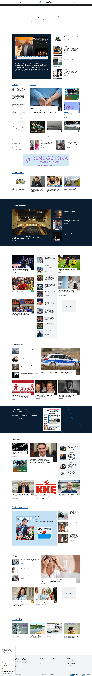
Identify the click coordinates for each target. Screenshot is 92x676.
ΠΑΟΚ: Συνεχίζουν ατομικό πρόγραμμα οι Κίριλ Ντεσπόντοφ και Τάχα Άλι (50, 332)
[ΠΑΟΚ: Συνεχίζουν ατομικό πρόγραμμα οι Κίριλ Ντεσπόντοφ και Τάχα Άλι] (40, 333)
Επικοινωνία (68, 658)
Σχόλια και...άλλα (17, 61)
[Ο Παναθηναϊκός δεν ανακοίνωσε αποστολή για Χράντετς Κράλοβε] (40, 270)
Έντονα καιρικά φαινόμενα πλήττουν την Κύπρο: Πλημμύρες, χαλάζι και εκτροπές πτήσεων (53, 134)
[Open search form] (20, 2)
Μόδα (20, 507)
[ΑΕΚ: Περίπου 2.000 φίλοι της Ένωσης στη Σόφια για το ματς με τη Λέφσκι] (40, 294)
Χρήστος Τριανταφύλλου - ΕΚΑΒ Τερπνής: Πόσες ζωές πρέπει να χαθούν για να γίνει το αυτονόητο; (18, 111)
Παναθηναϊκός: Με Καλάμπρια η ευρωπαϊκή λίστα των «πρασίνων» (49, 324)
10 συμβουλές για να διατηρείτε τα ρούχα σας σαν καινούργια (74, 512)
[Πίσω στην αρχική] (46, 2)
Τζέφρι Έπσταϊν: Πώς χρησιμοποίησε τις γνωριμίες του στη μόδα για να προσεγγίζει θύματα (74, 536)
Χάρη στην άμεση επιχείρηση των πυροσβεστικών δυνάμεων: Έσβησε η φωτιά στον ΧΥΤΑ (19, 141)
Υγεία (14, 556)
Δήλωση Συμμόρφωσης (70, 663)
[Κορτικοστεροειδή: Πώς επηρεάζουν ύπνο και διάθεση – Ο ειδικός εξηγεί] (15, 570)
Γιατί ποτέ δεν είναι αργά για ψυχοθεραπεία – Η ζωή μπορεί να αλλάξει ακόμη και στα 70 (43, 603)
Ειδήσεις (37, 5)
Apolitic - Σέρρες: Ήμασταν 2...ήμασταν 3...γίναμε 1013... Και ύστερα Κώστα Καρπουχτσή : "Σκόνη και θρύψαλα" (71, 49)
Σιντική (20, 149)
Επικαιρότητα (32, 108)
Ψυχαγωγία (54, 5)
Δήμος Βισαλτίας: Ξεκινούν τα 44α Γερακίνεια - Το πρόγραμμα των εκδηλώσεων (70, 72)
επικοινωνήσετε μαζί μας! (56, 21)
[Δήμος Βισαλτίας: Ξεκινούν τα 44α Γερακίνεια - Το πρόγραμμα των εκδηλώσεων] (57, 73)
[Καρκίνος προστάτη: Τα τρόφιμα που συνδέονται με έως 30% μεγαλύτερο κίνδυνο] (15, 578)
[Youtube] (16, 666)
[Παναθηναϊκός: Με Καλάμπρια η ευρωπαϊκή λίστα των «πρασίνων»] (40, 326)
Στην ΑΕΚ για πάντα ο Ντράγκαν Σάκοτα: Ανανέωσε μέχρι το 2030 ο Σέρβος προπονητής (20, 271)
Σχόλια (45, 5)
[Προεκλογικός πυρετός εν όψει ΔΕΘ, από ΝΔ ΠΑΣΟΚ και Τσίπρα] (57, 39)
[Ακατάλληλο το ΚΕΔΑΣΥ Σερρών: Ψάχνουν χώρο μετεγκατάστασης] (72, 181)
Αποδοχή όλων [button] (4, 671)
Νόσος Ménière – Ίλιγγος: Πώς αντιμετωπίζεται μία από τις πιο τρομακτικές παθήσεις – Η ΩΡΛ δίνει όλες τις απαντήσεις (30, 560)
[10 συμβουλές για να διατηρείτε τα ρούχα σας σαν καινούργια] (63, 515)
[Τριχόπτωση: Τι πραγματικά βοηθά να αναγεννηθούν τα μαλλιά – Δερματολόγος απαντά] (60, 568)
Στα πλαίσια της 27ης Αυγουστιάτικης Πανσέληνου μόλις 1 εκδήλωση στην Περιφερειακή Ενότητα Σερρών (71, 210)
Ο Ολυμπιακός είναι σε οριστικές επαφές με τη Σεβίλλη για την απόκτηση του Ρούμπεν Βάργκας (19, 293)
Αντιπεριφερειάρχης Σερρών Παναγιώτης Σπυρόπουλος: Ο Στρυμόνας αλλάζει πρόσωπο (35, 636)
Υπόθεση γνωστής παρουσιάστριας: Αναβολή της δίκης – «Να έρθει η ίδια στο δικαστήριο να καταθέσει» (67, 395)
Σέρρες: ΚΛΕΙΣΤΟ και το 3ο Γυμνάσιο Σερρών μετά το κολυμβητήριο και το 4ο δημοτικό (19, 189)
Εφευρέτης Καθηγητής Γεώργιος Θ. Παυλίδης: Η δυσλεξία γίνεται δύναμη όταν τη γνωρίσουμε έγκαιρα (71, 636)
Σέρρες (41, 5)
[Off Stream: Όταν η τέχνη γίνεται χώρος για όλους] (54, 628)
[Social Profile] (25, 528)
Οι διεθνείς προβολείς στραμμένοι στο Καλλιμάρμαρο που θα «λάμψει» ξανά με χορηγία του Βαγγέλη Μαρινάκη (49, 310)
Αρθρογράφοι (68, 665)
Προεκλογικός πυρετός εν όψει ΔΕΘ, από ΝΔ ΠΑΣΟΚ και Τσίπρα (72, 472)
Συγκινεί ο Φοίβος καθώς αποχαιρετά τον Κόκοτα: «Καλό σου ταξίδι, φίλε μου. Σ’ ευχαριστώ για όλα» (43, 395)
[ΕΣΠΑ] (81, 674)
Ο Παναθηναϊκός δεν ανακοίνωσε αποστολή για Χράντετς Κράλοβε (49, 268)
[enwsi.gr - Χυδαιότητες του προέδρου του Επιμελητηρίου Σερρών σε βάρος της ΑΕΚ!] (57, 236)
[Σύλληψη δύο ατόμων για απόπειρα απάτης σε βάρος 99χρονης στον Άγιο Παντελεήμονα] (72, 126)
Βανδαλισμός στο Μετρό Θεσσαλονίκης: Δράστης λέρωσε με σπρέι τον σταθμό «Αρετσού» (70, 114)
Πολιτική (49, 5)
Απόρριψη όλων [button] (11, 671)
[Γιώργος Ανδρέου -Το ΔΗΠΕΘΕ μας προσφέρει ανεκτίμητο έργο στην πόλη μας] (31, 221)
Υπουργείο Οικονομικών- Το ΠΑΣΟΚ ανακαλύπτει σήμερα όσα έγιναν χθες (18, 453)
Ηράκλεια (20, 136)
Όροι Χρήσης (52, 674)
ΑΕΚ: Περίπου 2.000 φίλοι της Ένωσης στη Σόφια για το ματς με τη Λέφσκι (50, 292)
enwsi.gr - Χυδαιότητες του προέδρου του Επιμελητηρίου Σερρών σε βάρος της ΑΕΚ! (72, 233)
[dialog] (8, 660)
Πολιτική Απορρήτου (45, 674)
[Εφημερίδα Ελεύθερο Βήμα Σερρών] (58, 419)
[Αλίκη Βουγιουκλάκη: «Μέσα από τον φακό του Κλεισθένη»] (20, 628)
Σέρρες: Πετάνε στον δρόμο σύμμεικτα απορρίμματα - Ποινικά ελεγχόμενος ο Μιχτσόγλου (71, 61)
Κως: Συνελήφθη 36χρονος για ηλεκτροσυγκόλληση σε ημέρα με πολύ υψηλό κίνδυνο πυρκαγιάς (43, 112)
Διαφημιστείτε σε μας (70, 660)
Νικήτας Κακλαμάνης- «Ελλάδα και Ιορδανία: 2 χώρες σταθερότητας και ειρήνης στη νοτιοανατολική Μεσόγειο (21, 495)
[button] (8, 673)
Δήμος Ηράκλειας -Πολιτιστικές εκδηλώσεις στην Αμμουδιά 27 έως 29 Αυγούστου (19, 134)
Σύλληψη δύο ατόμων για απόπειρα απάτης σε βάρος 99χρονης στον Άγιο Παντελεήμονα (70, 134)
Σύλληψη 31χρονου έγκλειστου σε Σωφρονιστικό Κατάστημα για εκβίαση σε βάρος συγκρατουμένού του (30, 365)
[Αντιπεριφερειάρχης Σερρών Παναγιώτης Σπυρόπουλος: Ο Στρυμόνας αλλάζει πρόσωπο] (37, 628)
